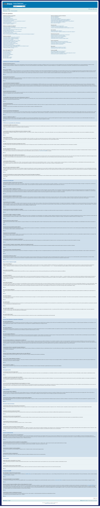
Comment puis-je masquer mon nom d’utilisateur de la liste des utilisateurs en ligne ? (15, 27)
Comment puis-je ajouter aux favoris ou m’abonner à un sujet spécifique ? (61, 42)
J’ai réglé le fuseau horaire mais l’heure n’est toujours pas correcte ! (12, 29)
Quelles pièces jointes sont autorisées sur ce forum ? (58, 47)
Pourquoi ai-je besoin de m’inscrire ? (8, 16)
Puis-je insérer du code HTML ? (7, 51)
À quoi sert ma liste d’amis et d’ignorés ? (56, 30)
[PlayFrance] (8, 4)
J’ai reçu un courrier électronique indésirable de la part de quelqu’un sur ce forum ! (62, 27)
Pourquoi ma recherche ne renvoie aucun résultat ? (58, 35)
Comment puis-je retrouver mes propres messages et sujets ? (59, 38)
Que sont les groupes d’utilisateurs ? (56, 18)
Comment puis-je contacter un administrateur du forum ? (59, 53)
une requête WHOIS (91, 485)
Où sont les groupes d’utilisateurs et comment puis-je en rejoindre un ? (61, 19)
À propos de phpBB (7, 474)
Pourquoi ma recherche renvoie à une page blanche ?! (58, 36)
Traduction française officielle (49, 503)
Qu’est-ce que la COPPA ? (7, 17)
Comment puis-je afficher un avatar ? (8, 32)
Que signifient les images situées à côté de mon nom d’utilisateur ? (12, 31)
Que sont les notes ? (6, 56)
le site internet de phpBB (43, 150)
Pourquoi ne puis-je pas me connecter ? (8, 20)
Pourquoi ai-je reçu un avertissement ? (8, 44)
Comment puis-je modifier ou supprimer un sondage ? (10, 41)
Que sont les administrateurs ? (55, 16)
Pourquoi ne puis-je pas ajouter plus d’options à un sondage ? (11, 40)
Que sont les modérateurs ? (55, 17)
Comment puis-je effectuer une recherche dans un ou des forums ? (60, 34)
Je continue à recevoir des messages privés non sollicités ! (59, 26)
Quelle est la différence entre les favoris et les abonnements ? (59, 41)
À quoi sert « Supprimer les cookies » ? (8, 23)
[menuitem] (9, 9)
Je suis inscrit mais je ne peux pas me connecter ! (10, 19)
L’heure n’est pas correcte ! (7, 28)
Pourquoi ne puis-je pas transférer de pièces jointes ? (10, 43)
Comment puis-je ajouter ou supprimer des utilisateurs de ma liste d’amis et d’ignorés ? (63, 31)
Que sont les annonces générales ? (8, 54)
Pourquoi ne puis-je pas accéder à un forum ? (9, 42)
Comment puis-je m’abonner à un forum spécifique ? (58, 43)
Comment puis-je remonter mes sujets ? (8, 47)
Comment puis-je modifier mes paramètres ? (9, 26)
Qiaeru (54, 503)
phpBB (47, 502)
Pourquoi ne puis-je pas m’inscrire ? (8, 18)
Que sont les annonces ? (6, 55)
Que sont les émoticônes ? (7, 52)
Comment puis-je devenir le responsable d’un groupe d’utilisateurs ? (60, 20)
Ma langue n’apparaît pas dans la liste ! (8, 30)
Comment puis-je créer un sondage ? (8, 39)
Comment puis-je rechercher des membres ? (57, 37)
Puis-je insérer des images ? (7, 53)
